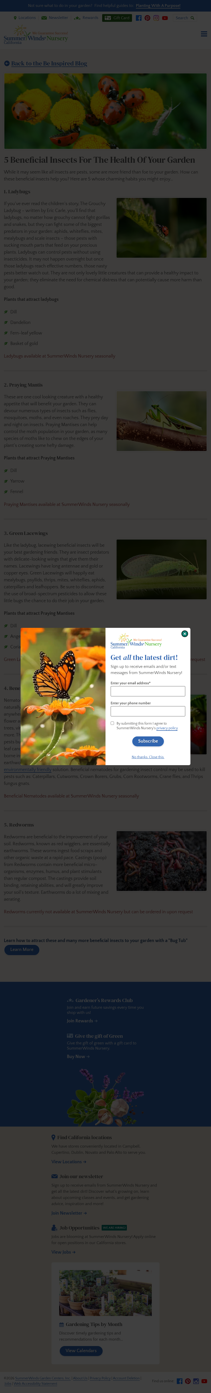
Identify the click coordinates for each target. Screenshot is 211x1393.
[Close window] (185, 634)
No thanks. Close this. (148, 757)
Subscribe (148, 741)
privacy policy (167, 728)
